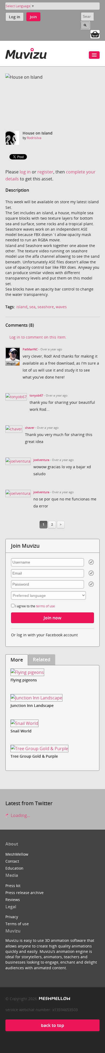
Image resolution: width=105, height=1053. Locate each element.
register (45, 172)
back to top (52, 1025)
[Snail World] (52, 723)
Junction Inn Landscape (32, 705)
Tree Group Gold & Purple (34, 756)
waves (61, 306)
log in (25, 172)
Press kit (12, 885)
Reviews (12, 899)
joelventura (41, 460)
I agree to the (35, 606)
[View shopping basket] (95, 34)
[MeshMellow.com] (54, 998)
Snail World (21, 731)
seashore (45, 306)
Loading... (20, 815)
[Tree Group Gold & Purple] (52, 749)
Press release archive (24, 892)
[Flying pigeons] (52, 672)
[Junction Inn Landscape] (52, 698)
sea (32, 306)
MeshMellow (16, 854)
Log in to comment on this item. (37, 337)
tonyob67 (36, 395)
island (21, 306)
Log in (14, 16)
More (16, 659)
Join (33, 16)
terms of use (45, 606)
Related (41, 659)
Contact (12, 861)
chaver (29, 428)
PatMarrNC (30, 349)
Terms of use (17, 923)
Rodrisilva (34, 138)
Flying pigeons (23, 679)
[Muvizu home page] (26, 52)
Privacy (11, 916)
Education (14, 868)
